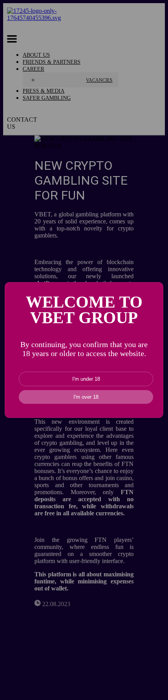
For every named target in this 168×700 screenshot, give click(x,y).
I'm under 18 (86, 379)
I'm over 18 (85, 397)
